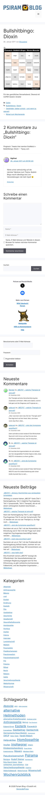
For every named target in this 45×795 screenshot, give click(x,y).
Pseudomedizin (9, 654)
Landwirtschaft (9, 641)
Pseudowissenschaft (11, 658)
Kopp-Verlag (28, 748)
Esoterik (6, 606)
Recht (5, 670)
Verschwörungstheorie (11, 680)
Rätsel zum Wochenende (15, 114)
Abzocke (8, 705)
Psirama (6, 664)
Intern (30, 745)
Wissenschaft (8, 687)
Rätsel (5, 667)
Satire (8, 103)
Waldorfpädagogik (9, 771)
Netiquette (22, 323)
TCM (26, 765)
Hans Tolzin (14, 736)
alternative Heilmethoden (14, 712)
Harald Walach (26, 736)
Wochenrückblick (17, 774)
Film (4, 609)
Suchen (6, 265)
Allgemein (7, 587)
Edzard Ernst (8, 726)
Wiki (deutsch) (22, 303)
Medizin (6, 645)
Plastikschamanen (10, 651)
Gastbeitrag (7, 612)
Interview (6, 638)
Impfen (6, 632)
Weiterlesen (7, 508)
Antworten (10, 182)
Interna (6, 635)
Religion (6, 674)
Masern (18, 751)
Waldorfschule (8, 683)
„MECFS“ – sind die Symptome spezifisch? (19, 525)
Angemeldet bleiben (13, 359)
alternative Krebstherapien (14, 719)
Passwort (6, 353)
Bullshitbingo (11, 106)
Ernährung (7, 603)
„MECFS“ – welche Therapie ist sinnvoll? (18, 511)
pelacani (12, 408)
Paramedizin (8, 648)
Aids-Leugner (23, 706)
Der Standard (33, 722)
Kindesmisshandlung (13, 748)
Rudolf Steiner (17, 759)
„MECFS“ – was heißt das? (13, 553)
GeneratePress (22, 789)
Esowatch (32, 726)
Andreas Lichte (31, 719)
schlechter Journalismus (13, 764)
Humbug (6, 629)
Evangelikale (7, 730)
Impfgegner (19, 744)
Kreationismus (8, 751)
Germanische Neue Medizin (15, 733)
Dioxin (18, 106)
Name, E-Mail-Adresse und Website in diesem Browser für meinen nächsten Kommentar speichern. (23, 242)
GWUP (6, 736)
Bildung (6, 593)
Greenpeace (31, 733)
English (6, 600)
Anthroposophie (9, 590)
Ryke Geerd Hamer (10, 762)
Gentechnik (32, 730)
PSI (4, 661)
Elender (11, 390)
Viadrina (28, 768)
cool (5, 596)
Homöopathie (8, 625)
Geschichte (7, 616)
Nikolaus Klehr (28, 751)
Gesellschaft (8, 619)
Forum (22, 306)
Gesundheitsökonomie (11, 622)
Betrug (25, 722)
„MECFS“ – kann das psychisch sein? (17, 539)
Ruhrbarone (29, 759)
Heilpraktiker (9, 740)
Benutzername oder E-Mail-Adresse (16, 341)
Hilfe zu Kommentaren (22, 327)
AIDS (16, 706)
